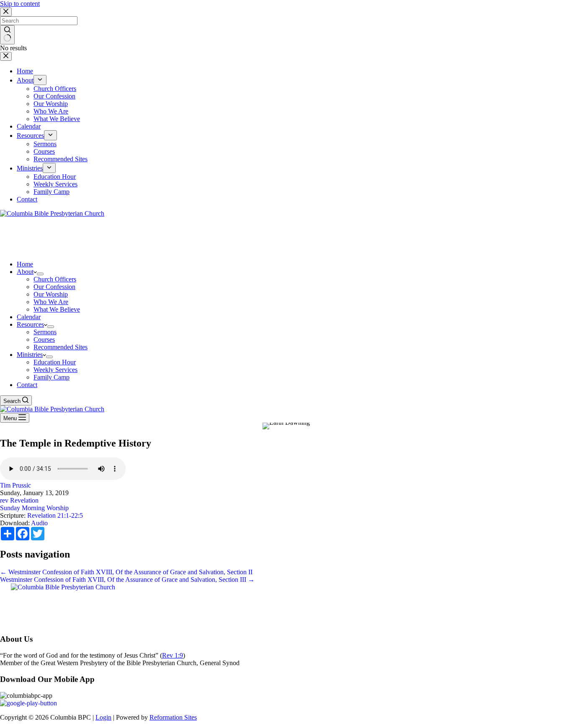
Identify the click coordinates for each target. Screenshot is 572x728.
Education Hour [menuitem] (54, 176)
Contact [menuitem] (27, 199)
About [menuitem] (25, 80)
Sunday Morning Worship (34, 507)
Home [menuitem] (25, 71)
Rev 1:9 (172, 655)
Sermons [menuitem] (45, 143)
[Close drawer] (6, 56)
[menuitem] (39, 80)
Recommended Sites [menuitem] (60, 159)
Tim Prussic (15, 485)
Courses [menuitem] (44, 151)
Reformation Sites (173, 717)
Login (103, 717)
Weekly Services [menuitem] (55, 184)
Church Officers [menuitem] (54, 88)
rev (4, 500)
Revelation (24, 500)
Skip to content (20, 3)
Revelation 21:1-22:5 (55, 515)
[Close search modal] (6, 12)
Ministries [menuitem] (30, 168)
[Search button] (7, 34)
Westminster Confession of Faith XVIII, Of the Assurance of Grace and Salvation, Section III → (127, 579)
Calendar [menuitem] (29, 126)
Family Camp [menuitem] (51, 191)
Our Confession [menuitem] (54, 96)
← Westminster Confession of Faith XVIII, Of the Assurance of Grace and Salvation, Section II (126, 572)
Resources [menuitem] (30, 135)
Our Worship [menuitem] (50, 103)
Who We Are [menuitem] (50, 111)
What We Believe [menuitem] (56, 118)
